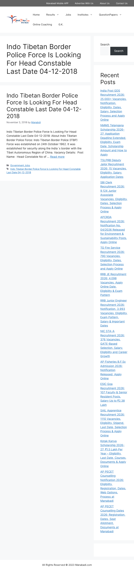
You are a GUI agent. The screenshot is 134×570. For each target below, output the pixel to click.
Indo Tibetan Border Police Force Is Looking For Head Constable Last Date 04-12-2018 (44, 105)
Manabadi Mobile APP (57, 3)
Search (104, 44)
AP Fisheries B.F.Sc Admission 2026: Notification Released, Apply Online (113, 370)
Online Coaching (42, 24)
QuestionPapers (108, 14)
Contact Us (121, 3)
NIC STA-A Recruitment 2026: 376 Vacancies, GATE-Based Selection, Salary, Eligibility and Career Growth (113, 344)
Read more (57, 156)
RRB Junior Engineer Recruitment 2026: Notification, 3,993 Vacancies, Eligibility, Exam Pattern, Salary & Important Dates (113, 313)
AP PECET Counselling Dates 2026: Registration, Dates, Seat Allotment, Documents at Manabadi (112, 519)
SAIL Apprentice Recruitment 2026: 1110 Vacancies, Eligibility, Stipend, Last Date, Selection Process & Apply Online (113, 423)
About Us (104, 3)
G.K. (61, 24)
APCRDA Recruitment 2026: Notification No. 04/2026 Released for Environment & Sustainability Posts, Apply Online (113, 229)
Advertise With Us (84, 3)
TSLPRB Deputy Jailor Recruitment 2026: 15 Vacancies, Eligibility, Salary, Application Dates (113, 168)
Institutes (83, 14)
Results (50, 14)
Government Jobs (20, 165)
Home (36, 14)
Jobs (68, 14)
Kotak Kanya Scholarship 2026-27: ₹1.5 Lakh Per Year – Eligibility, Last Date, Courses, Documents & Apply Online (113, 453)
